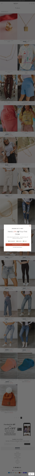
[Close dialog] (30, 226)
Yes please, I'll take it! (17, 244)
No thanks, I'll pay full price (17, 247)
